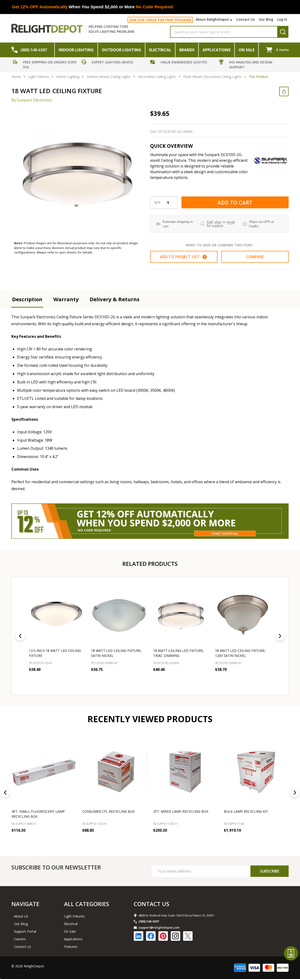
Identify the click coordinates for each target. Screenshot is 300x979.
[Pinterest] (163, 936)
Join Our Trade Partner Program (160, 20)
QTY (157, 202)
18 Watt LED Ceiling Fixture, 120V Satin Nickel (240, 653)
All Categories (86, 904)
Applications (217, 50)
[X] (188, 936)
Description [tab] (27, 299)
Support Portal (25, 931)
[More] (231, 20)
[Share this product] (284, 91)
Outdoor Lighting (121, 50)
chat (217, 222)
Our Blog (266, 19)
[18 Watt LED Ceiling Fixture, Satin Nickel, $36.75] (119, 615)
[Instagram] (175, 936)
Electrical (160, 50)
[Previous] (20, 636)
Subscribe (269, 871)
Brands (186, 50)
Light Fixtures (74, 916)
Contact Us (245, 19)
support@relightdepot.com (159, 927)
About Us (21, 916)
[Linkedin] (138, 936)
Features (71, 946)
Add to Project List (182, 256)
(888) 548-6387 (148, 921)
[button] (46, 65)
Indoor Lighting (76, 50)
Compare (255, 256)
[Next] (280, 636)
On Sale (246, 50)
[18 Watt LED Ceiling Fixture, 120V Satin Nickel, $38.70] (243, 615)
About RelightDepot (212, 19)
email (231, 222)
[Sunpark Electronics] (271, 160)
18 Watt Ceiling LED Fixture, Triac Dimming (178, 653)
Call (209, 222)
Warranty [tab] (66, 299)
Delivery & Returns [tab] (114, 299)
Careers (20, 939)
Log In (282, 19)
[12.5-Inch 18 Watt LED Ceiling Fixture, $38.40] (57, 615)
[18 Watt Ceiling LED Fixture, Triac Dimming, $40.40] (181, 615)
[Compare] (71, 840)
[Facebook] (151, 936)
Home (16, 76)
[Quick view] (80, 680)
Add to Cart (234, 202)
